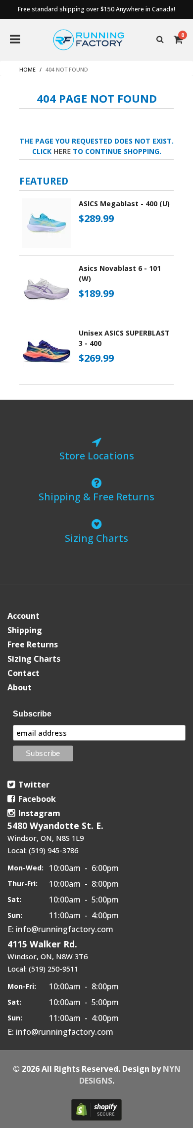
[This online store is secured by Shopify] (96, 1110)
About (19, 687)
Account (23, 615)
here (62, 151)
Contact (23, 673)
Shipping (24, 630)
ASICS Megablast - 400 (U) (124, 203)
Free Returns (32, 644)
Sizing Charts (33, 658)
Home (27, 69)
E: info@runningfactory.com (60, 929)
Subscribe (32, 714)
